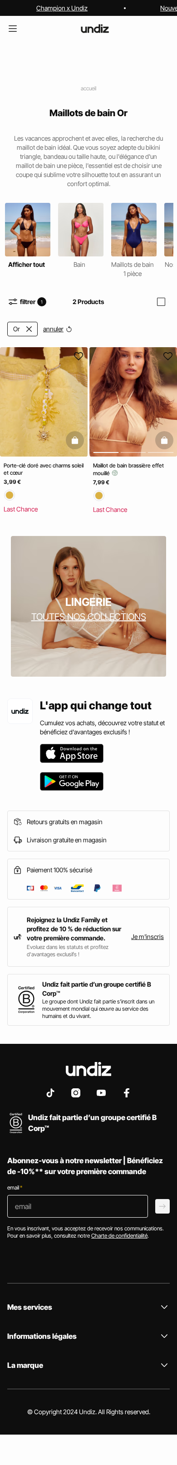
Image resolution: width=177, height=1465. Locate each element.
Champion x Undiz (62, 8)
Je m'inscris (147, 936)
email (14, 1187)
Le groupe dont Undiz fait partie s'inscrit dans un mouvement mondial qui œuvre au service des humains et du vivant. (98, 1008)
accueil (88, 88)
